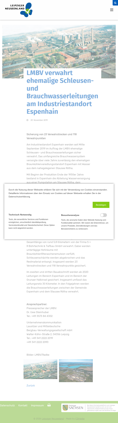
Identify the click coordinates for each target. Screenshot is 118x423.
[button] (101, 205)
